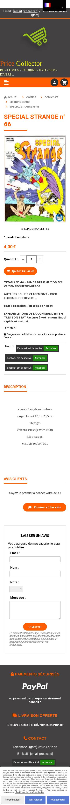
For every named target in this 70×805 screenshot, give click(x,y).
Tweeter (9, 346)
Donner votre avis (47, 507)
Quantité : (11, 259)
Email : (15, 553)
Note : (14, 582)
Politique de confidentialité (29, 792)
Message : (18, 598)
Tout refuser (35, 799)
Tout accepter (57, 799)
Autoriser (51, 348)
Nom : (14, 567)
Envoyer (36, 626)
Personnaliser (12, 799)
